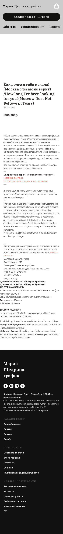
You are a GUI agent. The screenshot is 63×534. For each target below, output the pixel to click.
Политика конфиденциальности (21, 472)
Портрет (8, 434)
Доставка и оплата (14, 452)
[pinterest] (22, 386)
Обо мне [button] (9, 27)
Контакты (9, 462)
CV (5, 511)
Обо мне (8, 467)
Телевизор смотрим (13, 177)
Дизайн (7, 439)
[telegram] (17, 386)
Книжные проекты (13, 496)
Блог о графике (12, 457)
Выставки (9, 491)
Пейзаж (8, 429)
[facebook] (6, 386)
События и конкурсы (15, 501)
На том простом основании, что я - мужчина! (25, 181)
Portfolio (8, 506)
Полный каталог (12, 424)
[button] (56, 6)
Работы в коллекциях (15, 486)
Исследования (32, 27)
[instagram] (11, 386)
